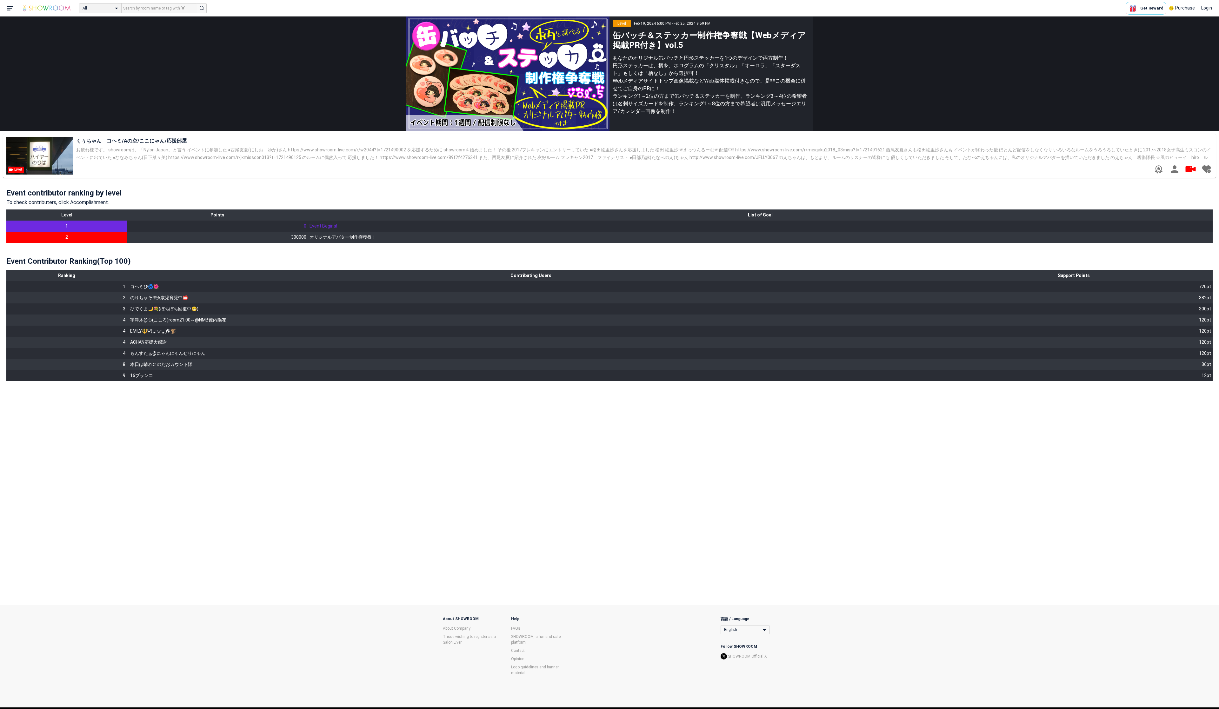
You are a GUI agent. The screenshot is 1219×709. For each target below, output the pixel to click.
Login (1206, 7)
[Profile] (1174, 169)
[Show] (1190, 169)
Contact (518, 650)
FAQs (515, 628)
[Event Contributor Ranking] (1159, 169)
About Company (456, 628)
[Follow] (1206, 169)
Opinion (517, 659)
